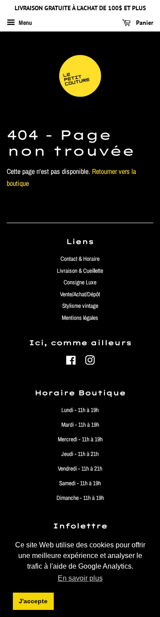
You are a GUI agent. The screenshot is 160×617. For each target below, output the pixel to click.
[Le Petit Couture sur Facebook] (71, 362)
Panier (143, 23)
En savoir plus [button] (80, 578)
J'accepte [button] (33, 601)
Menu (24, 23)
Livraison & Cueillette (80, 271)
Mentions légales (80, 318)
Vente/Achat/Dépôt (80, 294)
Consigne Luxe (80, 282)
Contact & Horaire (80, 259)
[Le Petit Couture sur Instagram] (90, 362)
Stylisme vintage (80, 306)
